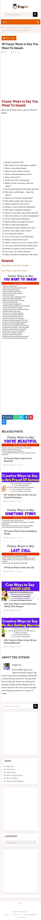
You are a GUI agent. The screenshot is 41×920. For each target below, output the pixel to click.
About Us (10, 766)
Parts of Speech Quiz (15, 775)
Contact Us (11, 769)
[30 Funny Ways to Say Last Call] (20, 554)
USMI (5, 52)
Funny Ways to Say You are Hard (14, 270)
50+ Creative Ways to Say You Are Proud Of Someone (20, 496)
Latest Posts (11, 772)
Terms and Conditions (15, 781)
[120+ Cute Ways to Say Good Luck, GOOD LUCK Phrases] (20, 591)
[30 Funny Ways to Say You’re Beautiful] (20, 445)
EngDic (14, 911)
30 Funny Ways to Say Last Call (19, 567)
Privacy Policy (12, 778)
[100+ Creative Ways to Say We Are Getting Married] (20, 627)
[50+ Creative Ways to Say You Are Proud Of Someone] (20, 482)
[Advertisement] (20, 76)
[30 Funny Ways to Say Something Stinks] (20, 518)
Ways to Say (10, 38)
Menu (5, 22)
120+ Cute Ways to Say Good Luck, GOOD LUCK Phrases (20, 605)
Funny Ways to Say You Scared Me (15, 265)
